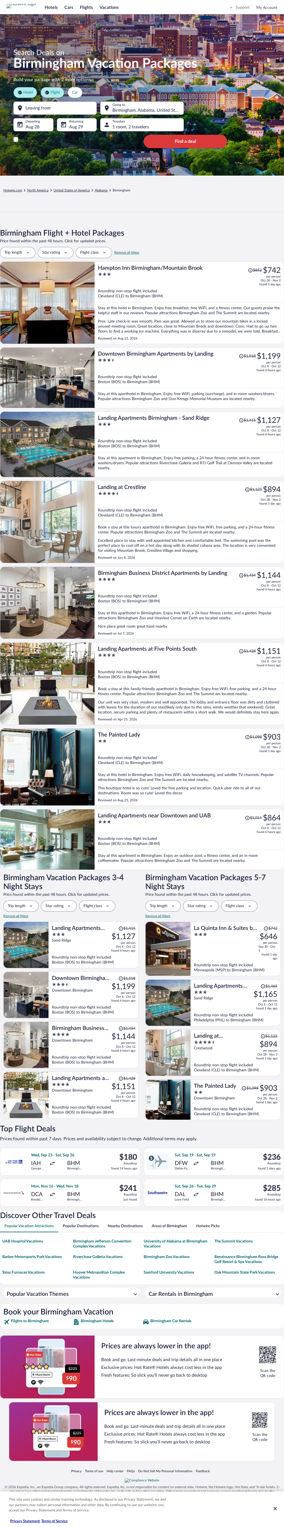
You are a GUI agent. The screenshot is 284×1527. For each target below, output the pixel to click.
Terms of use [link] (94, 1471)
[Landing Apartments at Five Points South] (189, 683)
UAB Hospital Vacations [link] (22, 1241)
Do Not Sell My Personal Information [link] (165, 1471)
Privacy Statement (25, 1521)
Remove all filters (126, 252)
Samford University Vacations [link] (169, 1272)
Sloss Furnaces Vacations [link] (23, 1272)
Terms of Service (54, 1521)
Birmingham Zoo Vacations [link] (167, 1257)
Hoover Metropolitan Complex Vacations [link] (99, 1275)
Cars (68, 7)
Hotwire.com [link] (12, 190)
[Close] (275, 1509)
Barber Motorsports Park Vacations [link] (32, 1257)
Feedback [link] (203, 1471)
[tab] (29, 1226)
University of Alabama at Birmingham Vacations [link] (175, 1243)
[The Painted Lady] (189, 767)
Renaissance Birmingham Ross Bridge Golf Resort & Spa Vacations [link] (246, 1259)
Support (243, 7)
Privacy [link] (76, 1471)
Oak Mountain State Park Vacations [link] (244, 1272)
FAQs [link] (131, 1471)
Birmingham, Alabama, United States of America (148, 110)
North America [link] (38, 190)
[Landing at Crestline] (189, 522)
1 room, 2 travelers (130, 127)
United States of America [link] (72, 190)
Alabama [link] (101, 190)
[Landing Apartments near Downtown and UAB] (189, 839)
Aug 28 (32, 127)
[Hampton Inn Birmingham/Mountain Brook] (189, 302)
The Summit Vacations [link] (233, 1241)
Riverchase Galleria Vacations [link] (98, 1257)
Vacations (109, 7)
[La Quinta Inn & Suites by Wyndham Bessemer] (236, 949)
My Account (266, 8)
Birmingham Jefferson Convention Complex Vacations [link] (102, 1243)
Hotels (51, 7)
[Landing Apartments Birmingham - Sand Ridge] (189, 444)
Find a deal (185, 141)
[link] (37, 1322)
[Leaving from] (55, 108)
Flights (86, 7)
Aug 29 (76, 127)
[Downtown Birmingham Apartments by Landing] (189, 377)
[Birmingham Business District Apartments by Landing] (189, 603)
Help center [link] (114, 1471)
